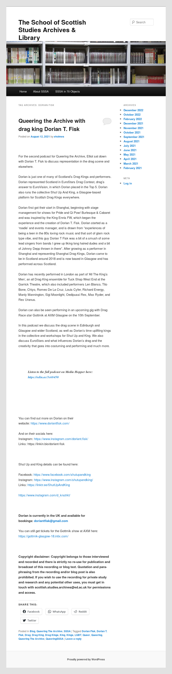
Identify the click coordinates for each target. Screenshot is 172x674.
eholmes (59, 136)
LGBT (78, 635)
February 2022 (133, 119)
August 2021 (131, 141)
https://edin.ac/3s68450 (43, 377)
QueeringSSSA (55, 639)
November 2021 (133, 128)
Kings (69, 635)
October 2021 (132, 132)
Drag (28, 635)
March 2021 (131, 163)
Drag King (38, 635)
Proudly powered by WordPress (86, 659)
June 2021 (130, 150)
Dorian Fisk (88, 631)
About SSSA (41, 91)
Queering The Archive (49, 631)
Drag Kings (52, 635)
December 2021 (133, 123)
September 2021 (134, 137)
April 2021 (130, 159)
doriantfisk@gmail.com (51, 520)
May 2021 (130, 154)
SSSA (67, 631)
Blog (32, 631)
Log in (128, 183)
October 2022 (132, 114)
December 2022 (133, 110)
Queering (96, 635)
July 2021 (130, 146)
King (62, 635)
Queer (86, 635)
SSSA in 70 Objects (67, 91)
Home (23, 91)
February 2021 (133, 168)
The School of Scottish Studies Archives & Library (52, 29)
